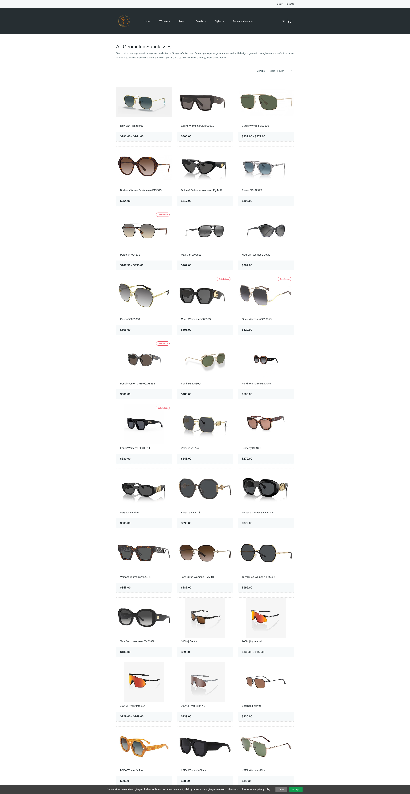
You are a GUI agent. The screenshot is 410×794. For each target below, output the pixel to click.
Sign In (280, 4)
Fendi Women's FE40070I (135, 448)
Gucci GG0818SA (130, 319)
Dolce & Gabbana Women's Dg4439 (201, 190)
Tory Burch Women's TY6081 (197, 577)
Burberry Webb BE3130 (255, 125)
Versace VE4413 (190, 512)
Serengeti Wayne (251, 705)
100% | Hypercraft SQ (132, 705)
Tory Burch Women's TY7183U (137, 641)
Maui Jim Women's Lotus (256, 254)
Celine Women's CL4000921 (197, 125)
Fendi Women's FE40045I (256, 383)
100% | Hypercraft (252, 641)
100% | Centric (189, 641)
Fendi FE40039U (191, 383)
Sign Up (290, 4)
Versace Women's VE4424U (258, 512)
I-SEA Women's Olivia (193, 770)
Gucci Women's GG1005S (257, 319)
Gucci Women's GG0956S (196, 319)
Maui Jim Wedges (191, 254)
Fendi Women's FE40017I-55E (137, 383)
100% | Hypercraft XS (193, 705)
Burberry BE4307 (252, 448)
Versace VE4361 (129, 512)
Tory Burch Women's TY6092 (258, 577)
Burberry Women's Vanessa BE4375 (141, 190)
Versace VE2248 (190, 448)
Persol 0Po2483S (130, 254)
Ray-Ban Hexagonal (131, 125)
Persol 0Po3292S (252, 190)
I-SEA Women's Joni (131, 770)
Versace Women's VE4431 (135, 577)
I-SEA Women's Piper (254, 770)
